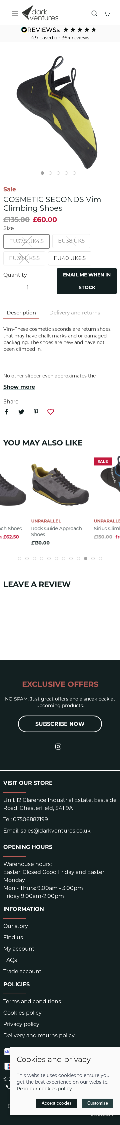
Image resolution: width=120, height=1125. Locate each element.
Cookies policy (22, 1013)
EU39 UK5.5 (24, 258)
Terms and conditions (32, 1001)
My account (19, 949)
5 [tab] (76, 174)
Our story (15, 926)
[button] (15, 13)
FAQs (10, 960)
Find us (13, 937)
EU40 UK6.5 (70, 258)
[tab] (19, 558)
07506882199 (30, 819)
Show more (19, 387)
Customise (97, 1103)
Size (8, 228)
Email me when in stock (87, 281)
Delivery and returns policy (39, 1035)
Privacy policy (21, 1024)
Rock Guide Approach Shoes (56, 531)
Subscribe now (60, 724)
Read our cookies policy (44, 1089)
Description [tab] (21, 312)
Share (11, 401)
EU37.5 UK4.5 (26, 241)
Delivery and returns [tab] (74, 312)
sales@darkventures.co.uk (56, 831)
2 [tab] (52, 174)
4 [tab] (68, 174)
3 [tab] (60, 174)
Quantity (15, 275)
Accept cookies (57, 1103)
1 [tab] (44, 174)
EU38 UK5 (71, 241)
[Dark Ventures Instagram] (58, 746)
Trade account (22, 971)
